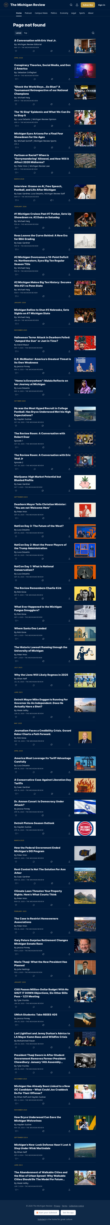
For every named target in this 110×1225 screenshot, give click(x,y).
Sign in (101, 4)
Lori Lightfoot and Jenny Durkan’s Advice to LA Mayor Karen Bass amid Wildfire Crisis (42, 1035)
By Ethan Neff (20, 678)
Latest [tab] (18, 33)
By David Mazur (21, 344)
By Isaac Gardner (22, 242)
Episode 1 (18, 440)
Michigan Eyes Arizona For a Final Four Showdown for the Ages (38, 135)
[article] (55, 46)
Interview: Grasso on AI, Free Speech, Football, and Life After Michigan (38, 188)
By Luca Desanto (22, 388)
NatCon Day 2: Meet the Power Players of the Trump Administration (40, 546)
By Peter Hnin (20, 511)
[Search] (71, 5)
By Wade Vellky (21, 710)
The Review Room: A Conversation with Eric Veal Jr (42, 457)
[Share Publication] (77, 5)
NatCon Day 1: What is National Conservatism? (34, 568)
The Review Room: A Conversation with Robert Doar (39, 435)
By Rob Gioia (20, 591)
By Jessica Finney (22, 366)
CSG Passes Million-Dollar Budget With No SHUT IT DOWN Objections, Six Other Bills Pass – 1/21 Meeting (41, 993)
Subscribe (88, 4)
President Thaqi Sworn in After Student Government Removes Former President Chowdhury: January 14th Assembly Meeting (40, 1059)
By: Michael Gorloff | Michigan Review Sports (35, 140)
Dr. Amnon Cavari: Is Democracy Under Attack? (39, 803)
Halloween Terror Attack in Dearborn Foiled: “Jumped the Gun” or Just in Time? (42, 339)
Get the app (68, 1212)
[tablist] (21, 33)
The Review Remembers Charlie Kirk (37, 588)
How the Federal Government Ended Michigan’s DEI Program (37, 849)
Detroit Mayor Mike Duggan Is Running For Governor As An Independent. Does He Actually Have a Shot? (41, 703)
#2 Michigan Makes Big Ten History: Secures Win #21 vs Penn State (42, 284)
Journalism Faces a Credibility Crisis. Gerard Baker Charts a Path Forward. (42, 732)
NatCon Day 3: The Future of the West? (39, 526)
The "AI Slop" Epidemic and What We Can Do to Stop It (42, 113)
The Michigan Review (30, 47)
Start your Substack (48, 1212)
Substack (42, 1219)
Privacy (57, 1206)
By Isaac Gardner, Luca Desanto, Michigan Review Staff (39, 193)
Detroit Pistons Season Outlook (34, 823)
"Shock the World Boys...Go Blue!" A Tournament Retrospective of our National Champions (41, 90)
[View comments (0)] (34, 51)
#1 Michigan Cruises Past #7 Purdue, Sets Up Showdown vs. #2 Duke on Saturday (42, 215)
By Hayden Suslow (22, 419)
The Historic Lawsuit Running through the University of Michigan (40, 649)
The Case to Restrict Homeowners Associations (36, 920)
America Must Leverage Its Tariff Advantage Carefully (42, 760)
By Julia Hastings (22, 969)
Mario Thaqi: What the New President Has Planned (40, 963)
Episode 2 (18, 462)
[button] (18, 13)
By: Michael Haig (22, 97)
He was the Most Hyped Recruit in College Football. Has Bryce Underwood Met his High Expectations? (42, 412)
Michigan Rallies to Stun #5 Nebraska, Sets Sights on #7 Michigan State (41, 311)
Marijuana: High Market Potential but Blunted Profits (37, 478)
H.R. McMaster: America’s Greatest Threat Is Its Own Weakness (42, 361)
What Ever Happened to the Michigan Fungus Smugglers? (38, 608)
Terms (64, 1206)
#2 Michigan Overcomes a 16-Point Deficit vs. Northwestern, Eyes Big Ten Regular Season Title (41, 261)
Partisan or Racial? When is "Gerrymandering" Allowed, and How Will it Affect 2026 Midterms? (41, 159)
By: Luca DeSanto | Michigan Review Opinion (35, 119)
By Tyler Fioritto (21, 1000)
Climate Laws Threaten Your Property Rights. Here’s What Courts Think (38, 893)
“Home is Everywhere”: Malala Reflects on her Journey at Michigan (41, 382)
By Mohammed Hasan (24, 1040)
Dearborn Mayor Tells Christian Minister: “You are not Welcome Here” (40, 506)
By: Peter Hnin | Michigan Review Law (32, 166)
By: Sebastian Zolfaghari (25, 72)
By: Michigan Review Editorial (28, 44)
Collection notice (76, 1206)
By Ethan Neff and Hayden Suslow (30, 1097)
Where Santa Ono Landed (30, 628)
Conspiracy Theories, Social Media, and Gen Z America (42, 67)
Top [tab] (25, 33)
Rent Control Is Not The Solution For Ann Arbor (40, 871)
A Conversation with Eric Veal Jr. (35, 40)
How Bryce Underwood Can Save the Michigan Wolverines (37, 1119)
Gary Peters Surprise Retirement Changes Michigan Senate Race (41, 942)
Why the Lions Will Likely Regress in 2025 (41, 674)
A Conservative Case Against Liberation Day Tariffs (42, 781)
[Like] (16, 51)
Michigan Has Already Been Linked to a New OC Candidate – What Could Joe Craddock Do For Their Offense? (42, 1090)
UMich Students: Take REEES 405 (35, 1014)
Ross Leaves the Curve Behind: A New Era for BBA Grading (40, 237)
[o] (85, 439)
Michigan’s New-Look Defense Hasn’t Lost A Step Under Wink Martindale (42, 1146)
